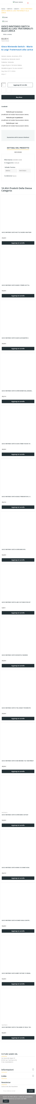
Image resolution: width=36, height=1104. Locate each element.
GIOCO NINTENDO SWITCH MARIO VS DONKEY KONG (15, 867)
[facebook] (1, 1065)
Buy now (19, 97)
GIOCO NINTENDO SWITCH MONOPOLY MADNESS (15, 655)
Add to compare (9, 90)
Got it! (5, 1101)
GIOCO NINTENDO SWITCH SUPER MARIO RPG (13, 549)
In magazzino (9, 163)
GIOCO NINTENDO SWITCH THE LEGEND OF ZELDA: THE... (16, 1027)
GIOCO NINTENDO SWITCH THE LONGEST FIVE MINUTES (16, 708)
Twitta (12, 106)
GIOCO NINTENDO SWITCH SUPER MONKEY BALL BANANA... (17, 391)
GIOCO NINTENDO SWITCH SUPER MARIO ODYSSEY (15, 815)
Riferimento (8, 160)
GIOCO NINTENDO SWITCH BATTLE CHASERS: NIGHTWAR (16, 232)
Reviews (18, 152)
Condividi (9, 106)
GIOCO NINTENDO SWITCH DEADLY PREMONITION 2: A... (16, 496)
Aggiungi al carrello (20, 85)
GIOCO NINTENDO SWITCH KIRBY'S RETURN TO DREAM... (16, 973)
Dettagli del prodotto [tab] (18, 148)
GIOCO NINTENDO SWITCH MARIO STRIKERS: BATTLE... (16, 285)
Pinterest (14, 106)
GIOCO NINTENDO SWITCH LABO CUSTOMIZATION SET (16, 602)
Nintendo (4, 812)
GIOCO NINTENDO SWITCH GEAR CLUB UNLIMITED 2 (15, 338)
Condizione (8, 176)
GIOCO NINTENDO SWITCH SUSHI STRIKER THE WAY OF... (16, 444)
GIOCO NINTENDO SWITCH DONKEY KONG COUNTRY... (16, 920)
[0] (26, 2)
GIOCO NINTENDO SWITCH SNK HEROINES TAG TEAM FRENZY (18, 761)
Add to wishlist (3, 90)
